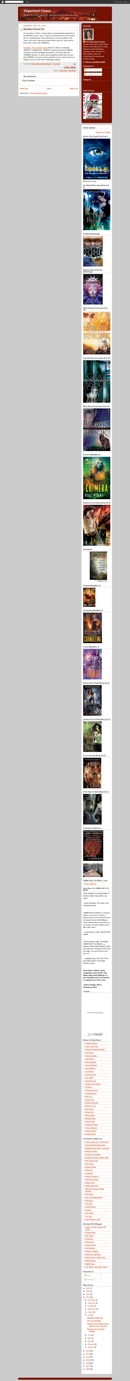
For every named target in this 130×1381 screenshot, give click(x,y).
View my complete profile (95, 62)
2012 (88, 1351)
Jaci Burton (89, 1071)
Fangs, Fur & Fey (91, 1046)
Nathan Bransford (91, 1186)
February (91, 1344)
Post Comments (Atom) (38, 93)
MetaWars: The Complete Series (35, 48)
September (92, 1309)
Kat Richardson (90, 1093)
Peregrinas (89, 1239)
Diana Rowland (90, 1062)
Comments (90, 74)
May (89, 1338)
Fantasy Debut (90, 1167)
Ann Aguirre (89, 1053)
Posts (88, 70)
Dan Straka (89, 1236)
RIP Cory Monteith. (94, 1321)
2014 (88, 1294)
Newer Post (24, 88)
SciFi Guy (89, 1204)
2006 (88, 1369)
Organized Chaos (37, 11)
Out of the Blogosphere (93, 1197)
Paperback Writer (91, 1125)
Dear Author (89, 1164)
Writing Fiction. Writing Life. (95, 1257)
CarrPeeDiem (90, 1248)
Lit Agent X (89, 1173)
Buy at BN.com (90, 884)
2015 (88, 1291)
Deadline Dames (91, 1043)
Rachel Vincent (90, 1131)
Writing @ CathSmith (93, 1254)
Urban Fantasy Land (92, 1219)
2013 (88, 1297)
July (89, 1315)
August (90, 1312)
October (91, 1306)
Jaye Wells (89, 1078)
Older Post (74, 88)
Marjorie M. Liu (90, 1106)
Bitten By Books (91, 1151)
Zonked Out (89, 1242)
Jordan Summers (91, 1090)
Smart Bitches (90, 1207)
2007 (88, 1366)
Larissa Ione (89, 1100)
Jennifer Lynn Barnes (93, 1084)
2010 (88, 1357)
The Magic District (92, 1179)
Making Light (90, 1183)
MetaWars (72, 71)
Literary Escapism (92, 1176)
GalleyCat (88, 1170)
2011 (88, 1354)
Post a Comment (28, 80)
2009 (88, 1360)
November (92, 1303)
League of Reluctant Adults (95, 1049)
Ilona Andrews (90, 1068)
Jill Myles (88, 1087)
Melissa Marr (90, 1115)
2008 (88, 1363)
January (91, 1347)
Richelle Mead (90, 1134)
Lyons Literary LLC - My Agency (97, 1142)
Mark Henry (89, 1109)
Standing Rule (90, 1232)
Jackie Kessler (90, 1075)
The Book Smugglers (93, 1154)
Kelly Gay (88, 1096)
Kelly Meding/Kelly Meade (95, 42)
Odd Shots (89, 1194)
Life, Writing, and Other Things (96, 1267)
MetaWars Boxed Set (95, 1318)
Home (49, 88)
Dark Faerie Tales (91, 1161)
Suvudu (88, 1210)
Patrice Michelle (91, 1128)
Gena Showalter (91, 1065)
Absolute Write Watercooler (95, 1145)
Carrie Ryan (89, 1059)
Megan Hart (89, 1112)
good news (63, 71)
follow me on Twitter (103, 132)
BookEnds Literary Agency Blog (97, 1158)
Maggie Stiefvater (91, 1103)
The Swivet (89, 1213)
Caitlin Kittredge (91, 1056)
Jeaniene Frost (90, 1081)
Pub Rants (89, 1201)
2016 (88, 1288)
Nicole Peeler (90, 1122)
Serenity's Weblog (91, 1251)
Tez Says (88, 1216)
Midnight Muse (90, 1261)
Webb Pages (90, 1264)
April (90, 1341)
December (92, 1300)
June (90, 1335)
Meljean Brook (90, 1118)
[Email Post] (74, 64)
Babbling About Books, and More (97, 1148)
